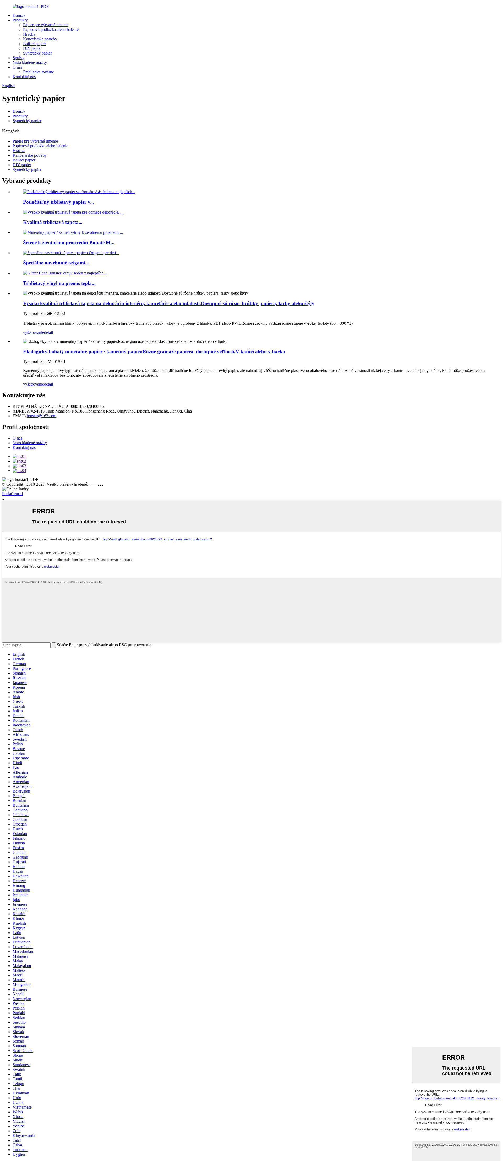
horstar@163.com (41, 416)
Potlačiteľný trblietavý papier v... (58, 202)
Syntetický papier (37, 53)
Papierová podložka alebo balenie (51, 29)
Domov (19, 15)
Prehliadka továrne (38, 72)
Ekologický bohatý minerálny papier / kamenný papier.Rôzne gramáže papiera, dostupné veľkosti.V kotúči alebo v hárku (154, 351)
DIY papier (32, 48)
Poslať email (12, 493)
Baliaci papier (34, 43)
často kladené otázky (30, 62)
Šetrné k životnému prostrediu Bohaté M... (68, 242)
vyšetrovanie (33, 332)
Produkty (20, 20)
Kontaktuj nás (24, 76)
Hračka (29, 34)
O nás (17, 67)
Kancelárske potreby (40, 39)
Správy (18, 58)
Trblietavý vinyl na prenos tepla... (59, 283)
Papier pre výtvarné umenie (45, 25)
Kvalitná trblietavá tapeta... (53, 222)
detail (48, 332)
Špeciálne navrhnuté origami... (56, 262)
